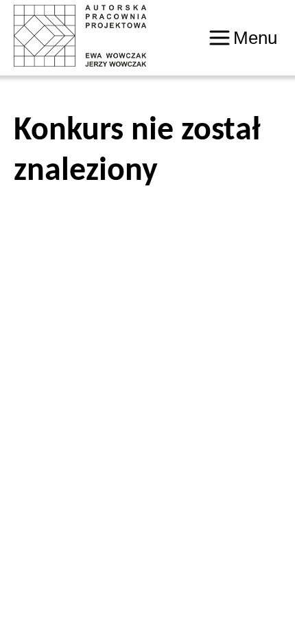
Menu (255, 37)
